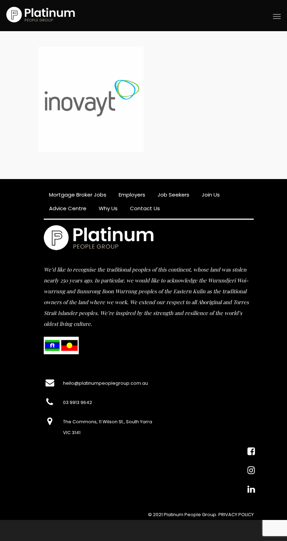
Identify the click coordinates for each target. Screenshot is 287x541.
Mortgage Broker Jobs (77, 194)
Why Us (108, 208)
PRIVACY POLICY (236, 514)
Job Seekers (173, 194)
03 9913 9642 (77, 402)
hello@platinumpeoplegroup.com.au (105, 383)
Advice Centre (67, 208)
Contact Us (145, 208)
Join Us (211, 194)
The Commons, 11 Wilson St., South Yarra (107, 421)
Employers (132, 194)
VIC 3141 (71, 432)
